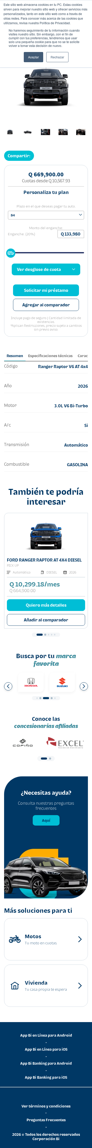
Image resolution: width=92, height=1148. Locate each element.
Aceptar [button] (33, 57)
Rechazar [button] (57, 57)
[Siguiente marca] (84, 686)
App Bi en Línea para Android (46, 1035)
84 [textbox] (13, 215)
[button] (19, 156)
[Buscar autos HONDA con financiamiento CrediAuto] (31, 682)
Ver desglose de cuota (39, 269)
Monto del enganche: (46, 228)
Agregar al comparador (46, 304)
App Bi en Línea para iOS (46, 1049)
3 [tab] (48, 634)
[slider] (9, 252)
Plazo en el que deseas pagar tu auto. (46, 206)
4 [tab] (51, 634)
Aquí (46, 820)
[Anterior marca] (8, 686)
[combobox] (46, 215)
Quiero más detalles (46, 605)
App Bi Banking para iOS (46, 1077)
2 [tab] (45, 635)
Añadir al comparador (46, 619)
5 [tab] (54, 634)
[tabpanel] (46, 571)
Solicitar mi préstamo (46, 290)
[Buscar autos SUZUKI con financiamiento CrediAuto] (62, 682)
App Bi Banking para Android (46, 1063)
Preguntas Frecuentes (46, 1120)
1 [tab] (40, 635)
